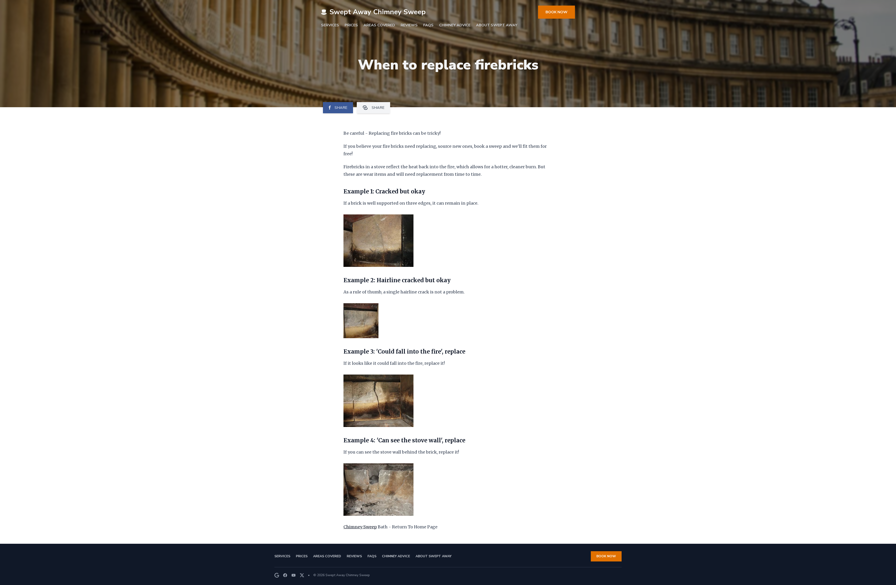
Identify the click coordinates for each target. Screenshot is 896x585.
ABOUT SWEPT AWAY (496, 25)
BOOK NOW (556, 12)
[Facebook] (285, 575)
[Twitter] (302, 575)
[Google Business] (276, 575)
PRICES (351, 25)
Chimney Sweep (360, 527)
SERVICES (330, 25)
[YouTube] (293, 575)
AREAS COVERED (379, 25)
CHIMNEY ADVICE (454, 25)
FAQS (428, 25)
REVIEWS (409, 25)
